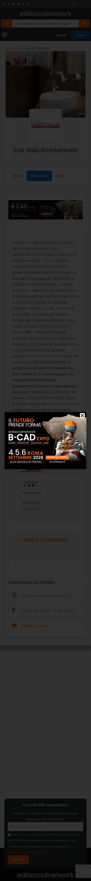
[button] (82, 415)
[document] (45, 440)
